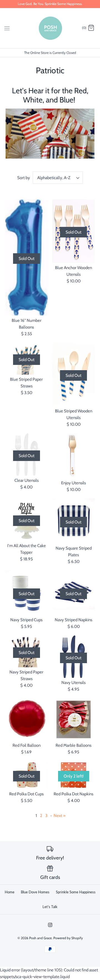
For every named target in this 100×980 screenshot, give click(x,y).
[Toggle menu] (7, 28)
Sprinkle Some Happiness (76, 892)
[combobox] (58, 177)
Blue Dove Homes (35, 892)
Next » (60, 815)
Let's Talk (50, 906)
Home (9, 892)
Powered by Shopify (68, 938)
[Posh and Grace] (50, 28)
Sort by (23, 177)
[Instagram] (50, 925)
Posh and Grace (40, 938)
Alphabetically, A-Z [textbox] (53, 177)
